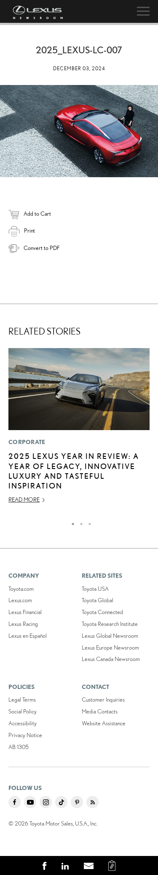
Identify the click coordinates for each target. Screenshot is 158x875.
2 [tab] (79, 522)
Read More (24, 499)
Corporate (27, 442)
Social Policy (22, 711)
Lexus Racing (23, 623)
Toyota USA (95, 588)
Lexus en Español (27, 635)
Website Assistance (104, 723)
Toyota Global (97, 600)
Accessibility (22, 723)
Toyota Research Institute (110, 623)
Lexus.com (20, 600)
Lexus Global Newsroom (110, 635)
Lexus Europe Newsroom (110, 647)
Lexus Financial (25, 612)
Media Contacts (100, 711)
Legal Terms (22, 699)
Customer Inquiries (103, 699)
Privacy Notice (25, 735)
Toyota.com (21, 588)
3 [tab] (88, 522)
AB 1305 (18, 746)
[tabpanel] (79, 429)
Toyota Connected (102, 612)
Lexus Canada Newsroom (111, 659)
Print (29, 230)
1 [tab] (71, 522)
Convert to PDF (41, 247)
